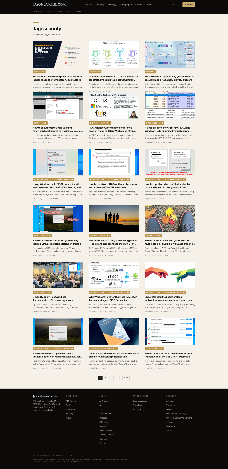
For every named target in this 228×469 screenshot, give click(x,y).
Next (126, 378)
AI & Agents (38, 11)
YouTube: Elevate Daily (176, 413)
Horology (112, 4)
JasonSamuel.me (140, 401)
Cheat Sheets (105, 413)
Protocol (139, 4)
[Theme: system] (179, 5)
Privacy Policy (105, 430)
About (149, 4)
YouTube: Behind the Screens (179, 418)
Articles (88, 4)
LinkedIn (169, 401)
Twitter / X (170, 405)
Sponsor (103, 439)
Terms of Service (107, 435)
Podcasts (103, 418)
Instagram (170, 422)
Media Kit (103, 426)
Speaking (99, 4)
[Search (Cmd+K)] (173, 5)
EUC (48, 11)
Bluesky (169, 409)
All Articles (103, 401)
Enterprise (58, 11)
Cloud (78, 11)
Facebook (170, 426)
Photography (126, 4)
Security (69, 11)
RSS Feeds (104, 422)
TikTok (169, 430)
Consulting (137, 405)
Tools (101, 409)
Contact (189, 4)
